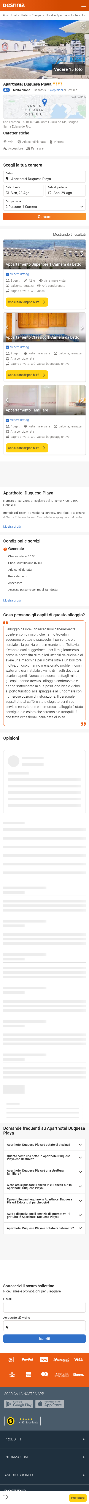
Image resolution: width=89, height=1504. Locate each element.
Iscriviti (44, 1339)
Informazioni (16, 1457)
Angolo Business (19, 1475)
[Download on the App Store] (51, 1405)
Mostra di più (12, 526)
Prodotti (13, 1439)
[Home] (4, 15)
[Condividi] (83, 26)
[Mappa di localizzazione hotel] (44, 107)
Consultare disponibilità (24, 302)
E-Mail (7, 1299)
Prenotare (77, 1497)
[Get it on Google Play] (19, 1405)
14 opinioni (55, 90)
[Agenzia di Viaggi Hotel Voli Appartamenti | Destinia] (14, 5)
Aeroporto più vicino (16, 1317)
